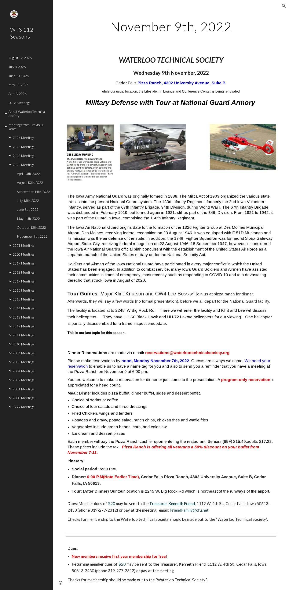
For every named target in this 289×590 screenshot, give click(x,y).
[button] (284, 6)
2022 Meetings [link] (23, 165)
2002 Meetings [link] (23, 380)
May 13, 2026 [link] (18, 85)
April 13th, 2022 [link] (28, 174)
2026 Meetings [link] (19, 103)
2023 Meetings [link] (23, 156)
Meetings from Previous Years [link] (25, 127)
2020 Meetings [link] (23, 254)
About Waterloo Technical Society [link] (26, 113)
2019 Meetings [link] (23, 263)
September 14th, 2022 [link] (33, 192)
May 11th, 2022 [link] (28, 218)
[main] (171, 26)
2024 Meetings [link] (23, 147)
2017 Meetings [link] (23, 281)
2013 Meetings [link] (23, 317)
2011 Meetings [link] (23, 335)
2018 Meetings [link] (23, 272)
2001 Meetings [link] (23, 389)
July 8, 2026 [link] (17, 67)
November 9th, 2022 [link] (32, 236)
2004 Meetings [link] (23, 371)
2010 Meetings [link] (23, 344)
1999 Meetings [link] (23, 407)
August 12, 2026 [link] (20, 58)
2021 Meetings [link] (23, 245)
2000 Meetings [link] (23, 398)
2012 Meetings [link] (23, 326)
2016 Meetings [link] (23, 290)
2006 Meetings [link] (23, 353)
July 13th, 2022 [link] (28, 200)
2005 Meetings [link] (23, 362)
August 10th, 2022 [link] (30, 182)
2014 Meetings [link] (23, 308)
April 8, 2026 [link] (17, 93)
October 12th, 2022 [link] (31, 227)
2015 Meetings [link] (23, 299)
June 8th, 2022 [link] (27, 209)
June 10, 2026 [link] (18, 76)
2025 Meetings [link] (23, 138)
